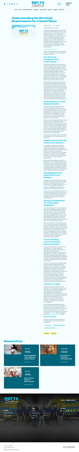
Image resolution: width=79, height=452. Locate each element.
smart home (62, 45)
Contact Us (45, 415)
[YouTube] (12, 4)
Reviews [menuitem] (50, 9)
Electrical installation (59, 325)
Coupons (34, 415)
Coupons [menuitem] (55, 9)
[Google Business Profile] (4, 4)
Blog (33, 417)
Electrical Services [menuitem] (27, 9)
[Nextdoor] (17, 4)
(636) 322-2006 (69, 4)
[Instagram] (9, 4)
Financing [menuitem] (36, 9)
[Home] (38, 4)
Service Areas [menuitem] (43, 9)
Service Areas (46, 413)
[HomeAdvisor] (14, 4)
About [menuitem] (20, 9)
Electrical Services (36, 413)
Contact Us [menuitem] (61, 9)
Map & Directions (8, 417)
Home (33, 411)
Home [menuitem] (16, 9)
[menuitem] (5, 449)
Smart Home (48, 325)
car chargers (52, 312)
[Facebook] (7, 4)
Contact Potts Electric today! (50, 49)
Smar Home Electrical (50, 328)
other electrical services (54, 314)
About (44, 411)
